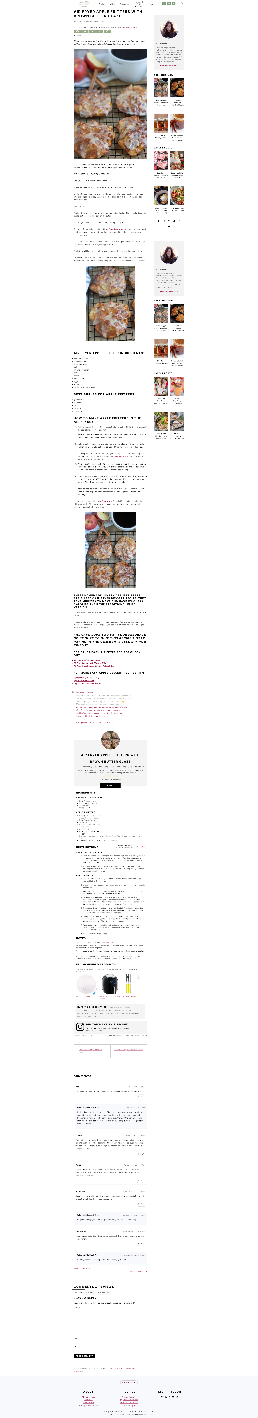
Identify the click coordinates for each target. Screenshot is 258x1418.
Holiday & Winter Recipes (139, 4)
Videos (113, 4)
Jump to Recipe (83, 35)
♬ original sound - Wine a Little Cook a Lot (95, 723)
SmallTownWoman (117, 229)
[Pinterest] (84, 31)
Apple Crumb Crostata (84, 681)
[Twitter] (92, 31)
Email (76, 1347)
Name (76, 1338)
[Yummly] (99, 31)
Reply (141, 1096)
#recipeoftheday (98, 716)
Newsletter (88, 1403)
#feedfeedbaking (83, 710)
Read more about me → (169, 66)
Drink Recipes (129, 1406)
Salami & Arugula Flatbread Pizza (128, 1050)
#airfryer (98, 707)
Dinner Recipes (129, 1397)
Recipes (102, 4)
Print (110, 786)
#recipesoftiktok (83, 716)
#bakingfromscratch (101, 713)
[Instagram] (107, 31)
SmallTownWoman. (112, 942)
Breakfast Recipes (129, 1403)
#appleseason (108, 707)
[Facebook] (77, 31)
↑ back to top (129, 1382)
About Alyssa (88, 1397)
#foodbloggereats (99, 710)
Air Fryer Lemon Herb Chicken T (88, 663)
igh (105, 663)
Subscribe (124, 4)
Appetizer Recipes (129, 1400)
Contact (88, 1400)
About (151, 4)
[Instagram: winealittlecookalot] (81, 1027)
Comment (79, 1307)
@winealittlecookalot (85, 692)
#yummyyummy (115, 710)
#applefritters (121, 707)
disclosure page (130, 27)
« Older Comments (82, 1269)
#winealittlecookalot (85, 707)
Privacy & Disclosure (88, 1406)
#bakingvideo (117, 713)
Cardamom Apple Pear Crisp (87, 678)
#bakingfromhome (84, 713)
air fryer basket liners (120, 456)
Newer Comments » (138, 1271)
